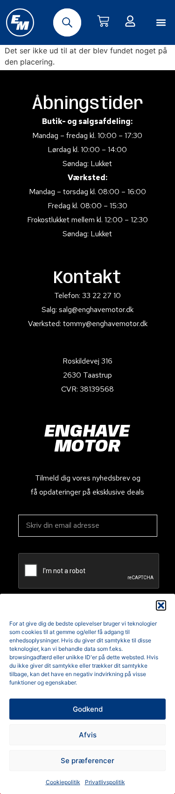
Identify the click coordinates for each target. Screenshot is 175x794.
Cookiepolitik (63, 782)
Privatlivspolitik (105, 782)
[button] (161, 605)
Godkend (88, 709)
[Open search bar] (67, 22)
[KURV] (103, 21)
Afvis (88, 734)
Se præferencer (87, 760)
